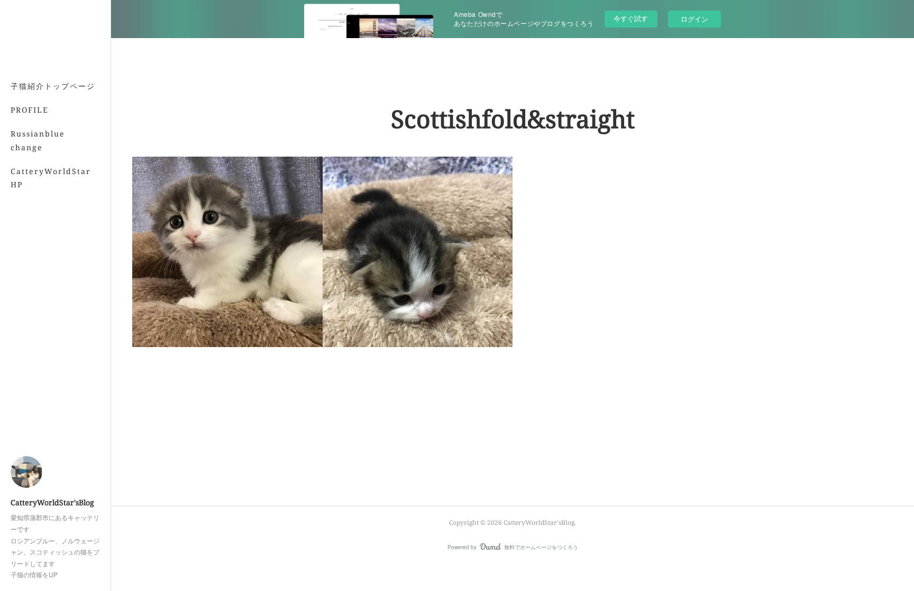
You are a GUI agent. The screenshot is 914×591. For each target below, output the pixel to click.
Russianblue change (38, 140)
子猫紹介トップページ (53, 86)
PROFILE (30, 110)
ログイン (694, 19)
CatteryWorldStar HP (51, 177)
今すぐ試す (631, 18)
